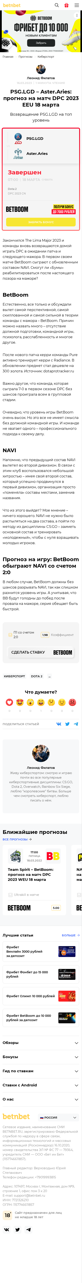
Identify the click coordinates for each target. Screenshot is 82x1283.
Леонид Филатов (41, 78)
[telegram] (28, 1230)
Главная (8, 56)
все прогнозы (15, 839)
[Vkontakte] (59, 724)
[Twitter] (67, 724)
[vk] (6, 1230)
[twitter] (17, 1230)
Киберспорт (46, 56)
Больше (69, 935)
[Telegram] (76, 724)
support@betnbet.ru (29, 1196)
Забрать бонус (41, 222)
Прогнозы (25, 56)
